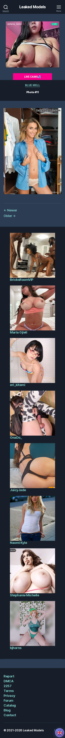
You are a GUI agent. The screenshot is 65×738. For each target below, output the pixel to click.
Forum (8, 700)
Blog (7, 710)
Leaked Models (32, 7)
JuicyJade (18, 490)
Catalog (10, 705)
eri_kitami (17, 385)
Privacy (9, 696)
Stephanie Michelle (24, 595)
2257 (7, 686)
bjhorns (15, 648)
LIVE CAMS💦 (32, 76)
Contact (10, 715)
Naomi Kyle (18, 543)
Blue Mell (32, 85)
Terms (9, 691)
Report (9, 676)
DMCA (8, 681)
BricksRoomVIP (21, 280)
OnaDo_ (16, 437)
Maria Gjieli (18, 332)
